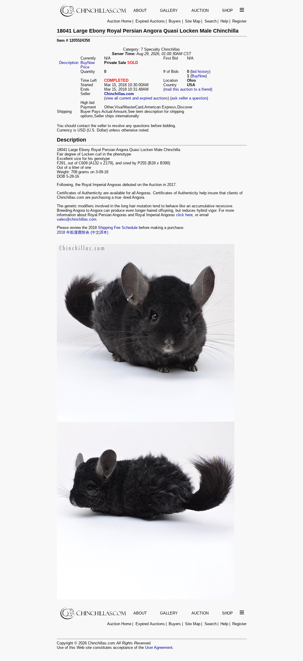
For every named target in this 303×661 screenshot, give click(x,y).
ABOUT (140, 10)
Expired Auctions (150, 21)
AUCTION (200, 10)
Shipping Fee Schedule (118, 227)
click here (184, 215)
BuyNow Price (87, 64)
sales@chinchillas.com (76, 219)
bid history (200, 71)
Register (239, 21)
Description (68, 62)
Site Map (192, 21)
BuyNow (198, 76)
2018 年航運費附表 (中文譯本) (82, 232)
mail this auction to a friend (188, 89)
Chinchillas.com (119, 94)
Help (224, 21)
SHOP (227, 10)
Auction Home (119, 21)
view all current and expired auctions (136, 98)
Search (210, 21)
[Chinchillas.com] (93, 15)
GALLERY (169, 10)
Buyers (175, 21)
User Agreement (159, 647)
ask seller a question (189, 98)
